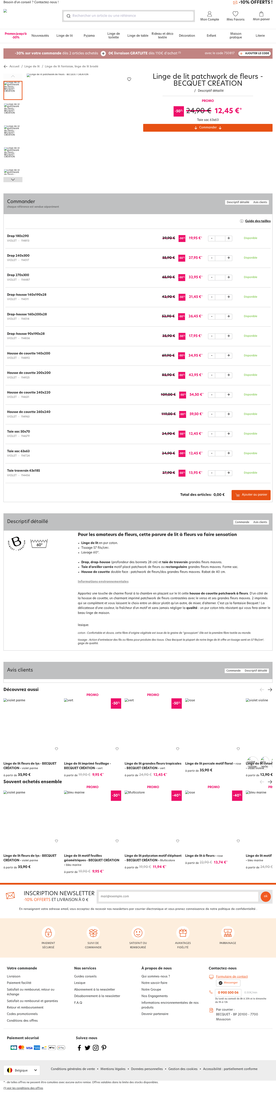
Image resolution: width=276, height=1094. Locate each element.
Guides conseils (85, 976)
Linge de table (137, 36)
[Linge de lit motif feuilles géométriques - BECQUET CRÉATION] (92, 819)
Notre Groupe (151, 989)
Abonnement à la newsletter (94, 989)
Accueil (14, 66)
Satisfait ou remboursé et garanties (32, 1001)
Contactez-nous (223, 968)
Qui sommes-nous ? (155, 976)
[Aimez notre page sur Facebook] (79, 1050)
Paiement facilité (19, 983)
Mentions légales (112, 1069)
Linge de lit (64, 36)
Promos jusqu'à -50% (16, 35)
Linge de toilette (113, 35)
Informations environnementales (103, 581)
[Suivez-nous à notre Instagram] (95, 1050)
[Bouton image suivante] (12, 179)
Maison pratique (236, 35)
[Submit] (68, 16)
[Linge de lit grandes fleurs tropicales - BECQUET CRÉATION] (153, 727)
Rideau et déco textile (162, 35)
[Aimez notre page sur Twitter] (87, 1050)
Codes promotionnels (22, 1014)
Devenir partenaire (154, 1014)
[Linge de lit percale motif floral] (213, 727)
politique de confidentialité (237, 909)
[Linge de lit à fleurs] (213, 819)
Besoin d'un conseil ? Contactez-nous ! (31, 2)
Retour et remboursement (25, 1007)
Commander (208, 127)
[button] (253, 759)
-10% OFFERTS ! (256, 2)
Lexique (79, 983)
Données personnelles (147, 1069)
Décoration (187, 36)
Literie (260, 36)
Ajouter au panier (254, 494)
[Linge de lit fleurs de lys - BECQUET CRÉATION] (32, 727)
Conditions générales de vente (73, 1069)
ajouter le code (257, 53)
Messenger (231, 983)
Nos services (85, 968)
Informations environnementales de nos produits (170, 1005)
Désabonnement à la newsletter (97, 996)
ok (266, 896)
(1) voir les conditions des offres (23, 1088)
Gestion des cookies (183, 1069)
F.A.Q (78, 1003)
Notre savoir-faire (154, 983)
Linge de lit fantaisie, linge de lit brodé (71, 66)
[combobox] (128, 16)
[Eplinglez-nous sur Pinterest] (103, 1050)
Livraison (13, 976)
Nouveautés (40, 36)
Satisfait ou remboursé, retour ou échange (30, 992)
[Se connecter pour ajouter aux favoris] (129, 79)
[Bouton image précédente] (12, 76)
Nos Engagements (154, 996)
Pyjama (89, 36)
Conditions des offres (22, 1021)
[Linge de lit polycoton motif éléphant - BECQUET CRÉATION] (153, 819)
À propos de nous (156, 968)
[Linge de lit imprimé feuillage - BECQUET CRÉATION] (92, 727)
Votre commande (22, 968)
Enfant (211, 36)
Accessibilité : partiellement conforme (230, 1069)
